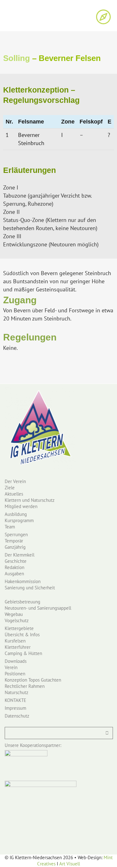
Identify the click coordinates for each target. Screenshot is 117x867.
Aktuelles (14, 494)
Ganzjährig (15, 547)
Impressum (15, 708)
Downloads (16, 661)
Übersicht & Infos (22, 635)
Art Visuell (69, 864)
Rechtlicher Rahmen (25, 686)
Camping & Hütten (23, 653)
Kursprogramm (19, 520)
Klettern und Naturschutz (30, 500)
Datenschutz (17, 716)
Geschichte (16, 561)
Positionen (15, 674)
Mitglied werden (21, 506)
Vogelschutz (17, 620)
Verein (11, 667)
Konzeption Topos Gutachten (33, 680)
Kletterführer (18, 647)
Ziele (10, 488)
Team (10, 527)
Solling (16, 58)
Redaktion (14, 567)
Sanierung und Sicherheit (30, 588)
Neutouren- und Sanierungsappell (38, 608)
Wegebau (14, 614)
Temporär (14, 541)
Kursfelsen (15, 641)
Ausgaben (14, 574)
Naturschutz (16, 692)
